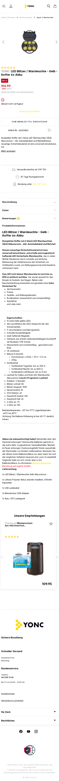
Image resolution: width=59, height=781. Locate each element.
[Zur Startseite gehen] (29, 6)
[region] (29, 43)
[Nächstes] (56, 42)
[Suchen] (48, 6)
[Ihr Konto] (10, 6)
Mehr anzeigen (8, 151)
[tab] (29, 202)
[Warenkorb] (54, 6)
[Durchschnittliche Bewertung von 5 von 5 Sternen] (9, 68)
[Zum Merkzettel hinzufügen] (51, 524)
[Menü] (4, 6)
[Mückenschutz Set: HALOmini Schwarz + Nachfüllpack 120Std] (28, 559)
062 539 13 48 (39, 184)
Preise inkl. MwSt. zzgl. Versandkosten (17, 92)
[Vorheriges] (3, 42)
